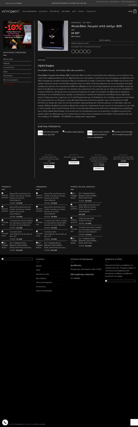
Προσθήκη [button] (49, 166)
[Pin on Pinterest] (85, 51)
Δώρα (74, 11)
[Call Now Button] (5, 422)
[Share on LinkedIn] (89, 51)
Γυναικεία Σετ (91, 11)
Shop (38, 270)
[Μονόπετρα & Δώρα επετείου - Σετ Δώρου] (11, 11)
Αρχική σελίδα (76, 22)
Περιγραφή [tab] (41, 60)
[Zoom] (41, 48)
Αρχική (38, 266)
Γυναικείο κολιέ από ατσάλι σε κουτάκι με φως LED (49, 159)
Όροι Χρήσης (114, 1)
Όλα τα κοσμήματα (30, 11)
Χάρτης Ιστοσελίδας (44, 291)
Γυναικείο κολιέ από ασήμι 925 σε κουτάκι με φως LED (123, 158)
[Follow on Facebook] (2, 3)
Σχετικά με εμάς (102, 1)
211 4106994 (75, 278)
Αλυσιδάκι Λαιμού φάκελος (74, 157)
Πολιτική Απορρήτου (128, 1)
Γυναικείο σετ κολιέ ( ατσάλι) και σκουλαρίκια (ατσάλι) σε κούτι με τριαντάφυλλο (98, 160)
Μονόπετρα (43, 11)
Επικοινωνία (132, 5)
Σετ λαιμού (66, 11)
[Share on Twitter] (77, 51)
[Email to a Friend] (81, 51)
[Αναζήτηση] (117, 11)
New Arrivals (54, 11)
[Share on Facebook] (73, 51)
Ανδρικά (81, 11)
